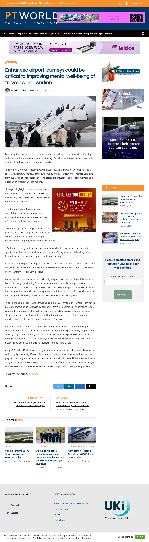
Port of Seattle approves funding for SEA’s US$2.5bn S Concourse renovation (131, 217)
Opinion (22, 33)
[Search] (143, 33)
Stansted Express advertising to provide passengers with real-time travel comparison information (72, 405)
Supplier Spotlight (93, 33)
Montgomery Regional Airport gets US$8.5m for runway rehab (81, 454)
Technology (11, 446)
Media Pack (71, 3)
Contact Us (59, 3)
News (11, 33)
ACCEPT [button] (140, 537)
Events (108, 33)
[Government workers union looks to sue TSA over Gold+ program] (110, 237)
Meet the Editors (46, 3)
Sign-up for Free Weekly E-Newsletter (21, 3)
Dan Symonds (20, 90)
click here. (33, 373)
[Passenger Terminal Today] (33, 18)
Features (33, 33)
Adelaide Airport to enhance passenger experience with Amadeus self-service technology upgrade (50, 457)
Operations (11, 63)
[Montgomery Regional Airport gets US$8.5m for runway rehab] (82, 435)
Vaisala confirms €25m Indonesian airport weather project (17, 454)
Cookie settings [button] (125, 537)
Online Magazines (49, 33)
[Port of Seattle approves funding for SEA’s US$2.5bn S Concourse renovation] (110, 217)
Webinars (77, 33)
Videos (66, 33)
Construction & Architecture (82, 446)
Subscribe (137, 3)
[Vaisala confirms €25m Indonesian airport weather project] (19, 435)
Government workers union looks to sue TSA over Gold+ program (130, 237)
